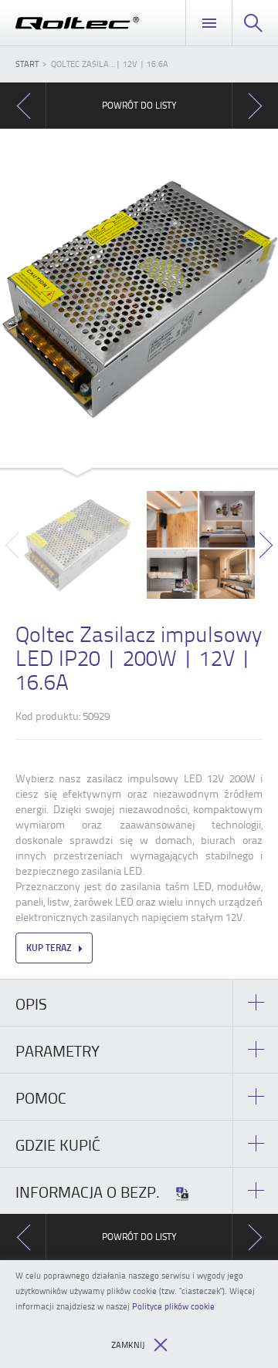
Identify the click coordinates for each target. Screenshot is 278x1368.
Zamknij (127, 1344)
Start (27, 63)
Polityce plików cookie (173, 1306)
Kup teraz (49, 947)
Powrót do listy (139, 105)
